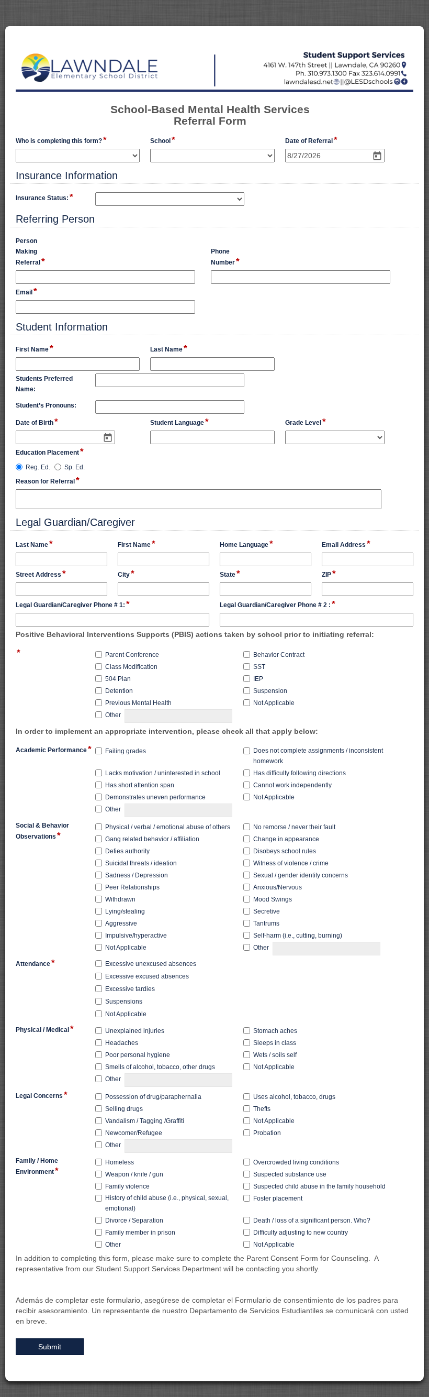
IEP (258, 679)
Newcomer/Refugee (133, 1133)
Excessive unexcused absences (150, 963)
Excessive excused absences (147, 976)
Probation (267, 1133)
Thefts (261, 1109)
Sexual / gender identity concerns (300, 875)
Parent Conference (132, 654)
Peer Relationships (132, 887)
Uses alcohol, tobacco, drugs (294, 1097)
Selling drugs (124, 1109)
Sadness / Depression (136, 875)
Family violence (127, 1186)
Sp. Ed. (74, 467)
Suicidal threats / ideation (141, 863)
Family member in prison (140, 1232)
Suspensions (123, 1001)
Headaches (121, 1043)
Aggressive (121, 923)
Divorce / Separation (134, 1220)
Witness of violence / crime (291, 863)
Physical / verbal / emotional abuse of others (167, 827)
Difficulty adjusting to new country (300, 1232)
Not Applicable (274, 703)
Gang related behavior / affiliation (152, 839)
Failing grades (125, 751)
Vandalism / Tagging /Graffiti (144, 1121)
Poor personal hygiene (137, 1055)
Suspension (270, 691)
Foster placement (277, 1198)
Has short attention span (139, 785)
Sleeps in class (274, 1043)
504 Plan (118, 679)
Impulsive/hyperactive (136, 935)
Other (113, 715)
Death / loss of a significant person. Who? (311, 1220)
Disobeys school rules (284, 851)
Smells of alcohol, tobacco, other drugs (160, 1067)
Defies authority (127, 851)
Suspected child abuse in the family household (319, 1186)
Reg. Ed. (38, 467)
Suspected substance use (289, 1174)
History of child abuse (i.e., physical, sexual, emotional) (167, 1203)
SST (259, 666)
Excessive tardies (130, 989)
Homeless (119, 1162)
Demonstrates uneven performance (155, 797)
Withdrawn (120, 899)
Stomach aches (275, 1031)
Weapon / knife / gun (134, 1174)
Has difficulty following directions (299, 773)
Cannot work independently (292, 785)
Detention (119, 691)
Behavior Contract (278, 654)
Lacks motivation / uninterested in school (162, 773)
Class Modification (131, 666)
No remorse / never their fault (294, 827)
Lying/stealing (125, 911)
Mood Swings (272, 899)
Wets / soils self (275, 1055)
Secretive (266, 911)
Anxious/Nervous (277, 887)
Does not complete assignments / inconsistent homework (318, 756)
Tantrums (266, 923)
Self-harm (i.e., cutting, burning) (297, 935)
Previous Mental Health (138, 703)
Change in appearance (286, 839)
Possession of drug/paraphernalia (153, 1097)
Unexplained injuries (134, 1031)
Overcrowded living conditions (296, 1162)
